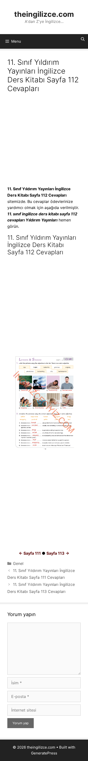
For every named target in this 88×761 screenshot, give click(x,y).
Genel (18, 563)
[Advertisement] (44, 140)
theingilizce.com (44, 14)
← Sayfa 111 (30, 553)
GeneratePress (44, 753)
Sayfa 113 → (57, 553)
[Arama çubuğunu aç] (82, 39)
